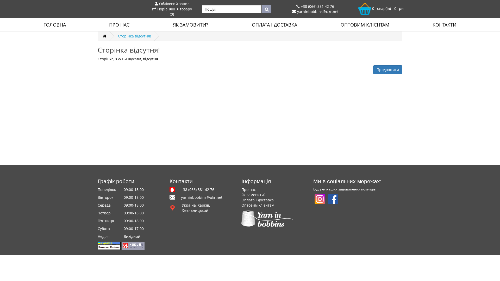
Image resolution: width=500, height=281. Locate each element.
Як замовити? (190, 25)
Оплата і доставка (274, 25)
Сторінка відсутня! (134, 36)
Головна (54, 25)
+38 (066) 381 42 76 (317, 6)
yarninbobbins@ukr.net (317, 11)
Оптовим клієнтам (365, 25)
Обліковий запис (173, 3)
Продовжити (388, 69)
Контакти (445, 25)
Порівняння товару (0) (174, 12)
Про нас (119, 25)
